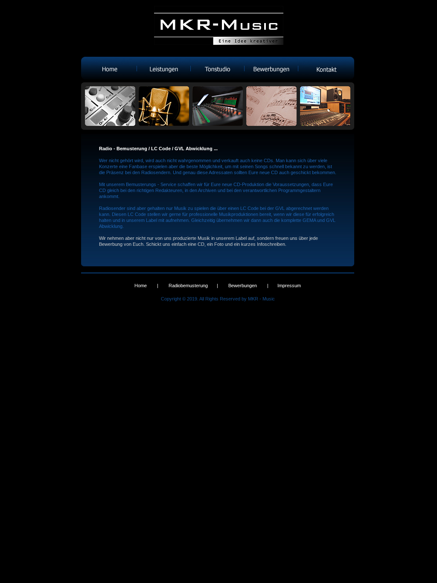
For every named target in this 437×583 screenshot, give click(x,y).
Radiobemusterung (188, 285)
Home (140, 285)
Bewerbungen (242, 285)
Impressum (289, 285)
